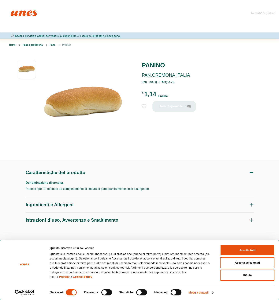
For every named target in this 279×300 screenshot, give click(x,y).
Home (15, 12)
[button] (26, 71)
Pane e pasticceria (33, 45)
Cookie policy (82, 276)
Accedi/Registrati (263, 13)
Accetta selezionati (247, 262)
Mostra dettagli (198, 292)
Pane (52, 45)
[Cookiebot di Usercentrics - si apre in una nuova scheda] (24, 292)
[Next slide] (27, 151)
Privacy (64, 276)
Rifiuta (247, 275)
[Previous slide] (27, 57)
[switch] (106, 292)
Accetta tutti (247, 250)
